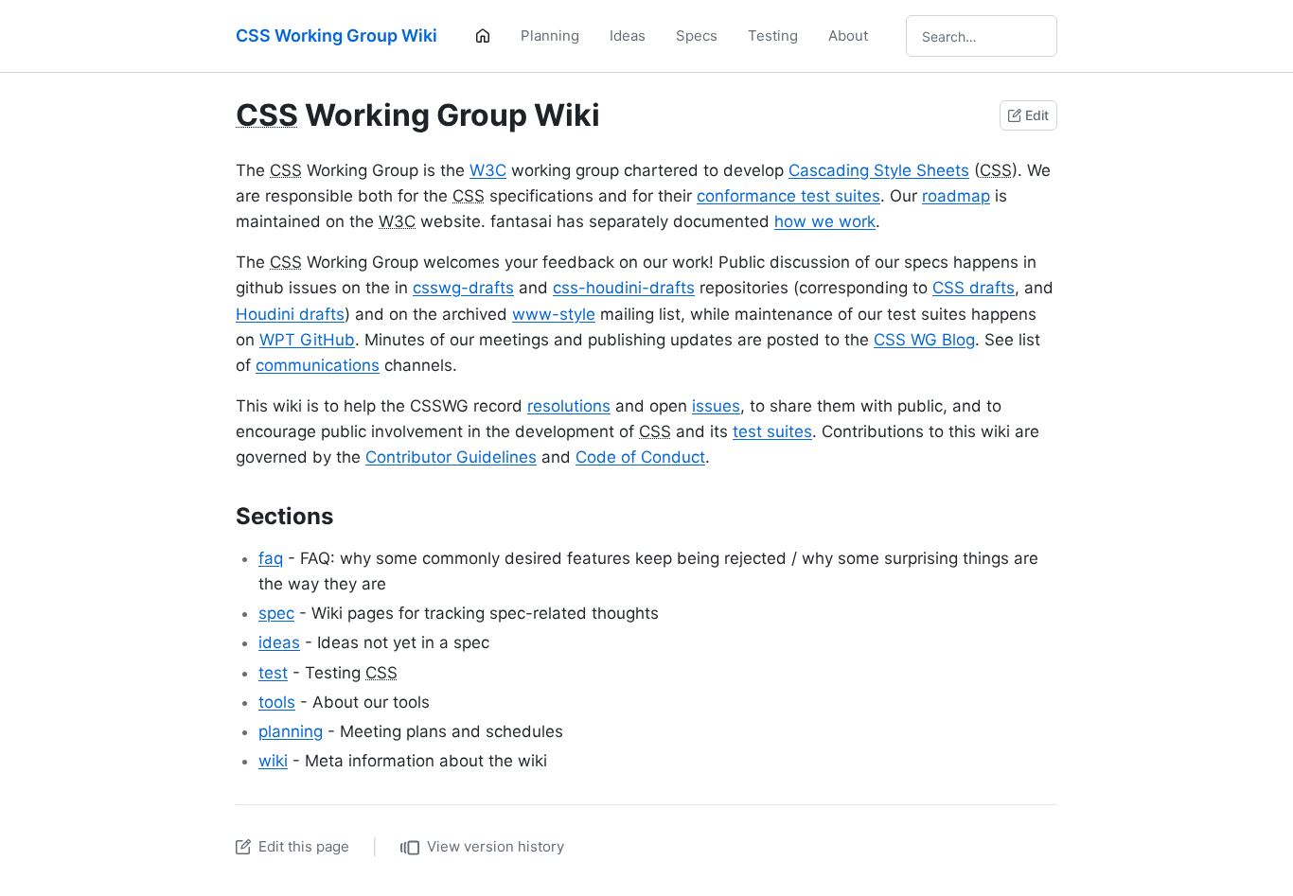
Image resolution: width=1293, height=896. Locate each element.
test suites (772, 431)
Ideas (628, 35)
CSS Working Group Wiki (336, 35)
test (273, 672)
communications (318, 365)
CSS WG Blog (924, 339)
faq (270, 558)
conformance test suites (788, 195)
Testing (773, 35)
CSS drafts (973, 287)
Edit (1037, 115)
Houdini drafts (290, 314)
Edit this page (303, 846)
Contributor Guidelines (451, 457)
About (848, 35)
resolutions (569, 405)
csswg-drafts (463, 287)
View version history (495, 846)
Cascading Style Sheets (878, 170)
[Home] (483, 36)
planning (290, 731)
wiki (273, 760)
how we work (825, 221)
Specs (696, 35)
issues (716, 405)
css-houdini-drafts (624, 287)
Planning (550, 35)
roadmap (956, 195)
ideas (279, 642)
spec (276, 613)
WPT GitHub (307, 339)
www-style (553, 314)
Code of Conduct (640, 457)
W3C (487, 170)
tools (276, 702)
